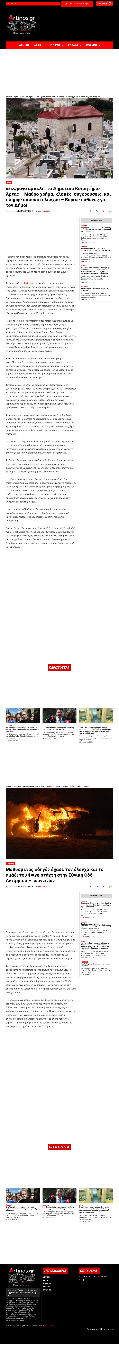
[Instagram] (12, 4)
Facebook (87, 1276)
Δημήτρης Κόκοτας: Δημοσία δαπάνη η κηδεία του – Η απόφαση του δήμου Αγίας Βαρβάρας (96, 229)
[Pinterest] (104, 211)
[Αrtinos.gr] (23, 24)
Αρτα (9, 183)
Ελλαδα (84, 226)
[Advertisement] (59, 70)
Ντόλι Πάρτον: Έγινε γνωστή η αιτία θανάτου (95, 289)
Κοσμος (84, 287)
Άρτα (16, 97)
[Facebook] (8, 4)
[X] (15, 4)
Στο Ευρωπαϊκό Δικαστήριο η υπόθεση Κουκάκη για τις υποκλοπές (96, 249)
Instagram (102, 1276)
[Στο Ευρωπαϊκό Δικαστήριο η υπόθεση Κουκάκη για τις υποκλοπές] (59, 715)
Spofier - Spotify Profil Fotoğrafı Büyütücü (25, 1345)
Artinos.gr (44, 211)
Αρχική (9, 97)
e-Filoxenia (50, 1326)
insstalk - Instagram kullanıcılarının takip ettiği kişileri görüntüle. (76, 1345)
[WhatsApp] (110, 211)
